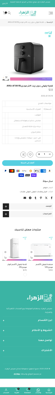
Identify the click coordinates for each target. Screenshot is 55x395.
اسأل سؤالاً (48, 182)
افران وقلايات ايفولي (39, 192)
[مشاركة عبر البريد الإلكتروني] (25, 198)
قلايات (22, 192)
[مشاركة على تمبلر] (35, 198)
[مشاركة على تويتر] (46, 198)
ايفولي (28, 192)
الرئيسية (50, 22)
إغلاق (4, 4)
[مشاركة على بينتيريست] (41, 198)
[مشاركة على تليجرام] (30, 198)
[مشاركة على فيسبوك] (51, 198)
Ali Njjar (17, 374)
